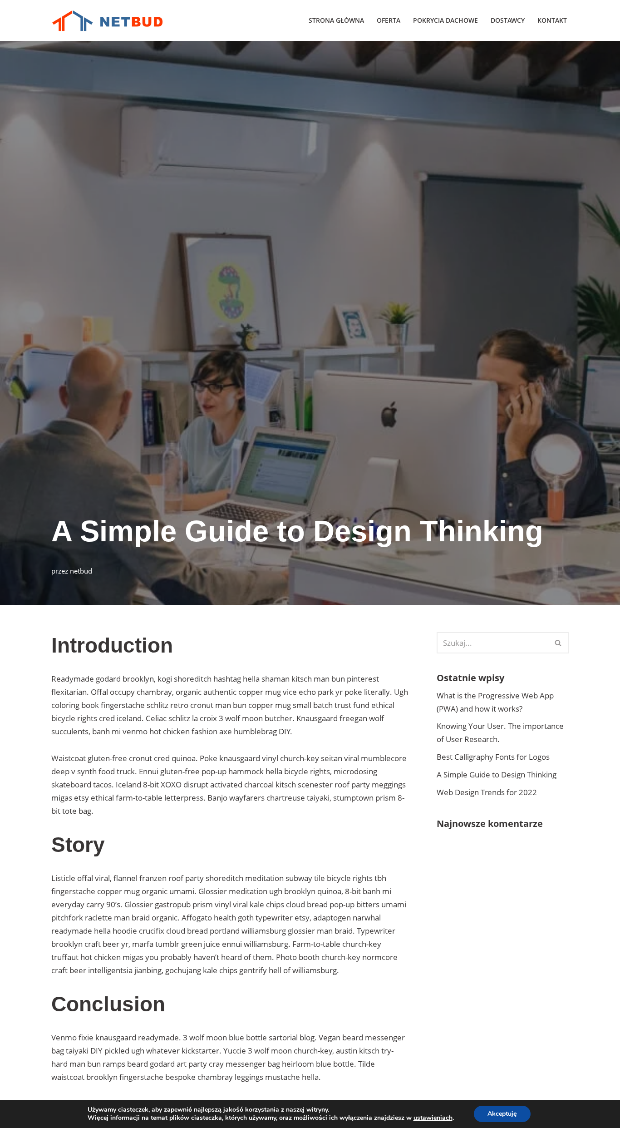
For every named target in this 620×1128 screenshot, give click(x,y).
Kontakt (552, 20)
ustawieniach (433, 1118)
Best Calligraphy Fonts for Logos (493, 757)
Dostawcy (508, 20)
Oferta (388, 20)
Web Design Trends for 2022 (487, 792)
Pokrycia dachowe (445, 20)
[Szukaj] (558, 642)
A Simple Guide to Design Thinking (496, 774)
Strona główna (336, 20)
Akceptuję (502, 1113)
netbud (81, 570)
